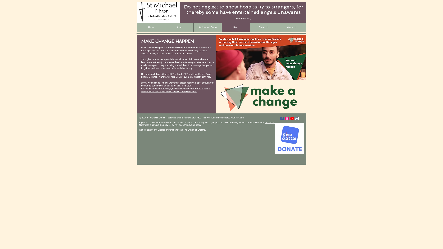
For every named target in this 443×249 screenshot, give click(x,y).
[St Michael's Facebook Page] (282, 118)
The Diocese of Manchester (166, 130)
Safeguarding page (191, 125)
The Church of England (194, 130)
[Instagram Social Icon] (287, 118)
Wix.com (240, 118)
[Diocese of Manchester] (297, 118)
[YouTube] (292, 118)
